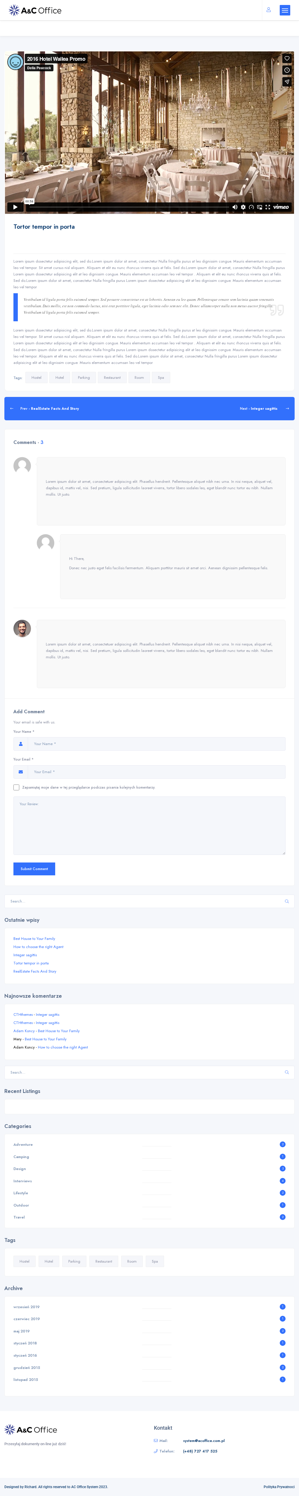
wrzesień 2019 (26, 1307)
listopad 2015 (25, 1379)
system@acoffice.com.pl (204, 1440)
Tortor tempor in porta (31, 963)
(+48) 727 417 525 (200, 1451)
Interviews (22, 1181)
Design (19, 1169)
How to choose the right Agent (38, 947)
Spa (161, 377)
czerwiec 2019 (26, 1319)
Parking (84, 377)
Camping (21, 1157)
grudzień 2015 (26, 1367)
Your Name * (23, 731)
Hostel (36, 377)
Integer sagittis (25, 955)
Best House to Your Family (34, 938)
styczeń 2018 (25, 1343)
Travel (19, 1217)
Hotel (59, 377)
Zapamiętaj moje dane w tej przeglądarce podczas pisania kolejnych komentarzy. (88, 787)
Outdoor (21, 1205)
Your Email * (23, 759)
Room (139, 377)
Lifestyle (20, 1193)
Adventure (23, 1144)
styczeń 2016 (25, 1355)
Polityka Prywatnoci (279, 1487)
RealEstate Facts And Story (34, 971)
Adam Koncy (24, 1031)
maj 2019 (21, 1331)
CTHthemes (23, 1014)
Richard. (31, 1487)
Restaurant (112, 377)
